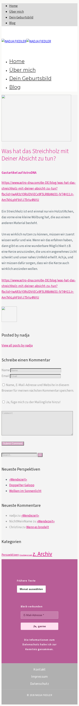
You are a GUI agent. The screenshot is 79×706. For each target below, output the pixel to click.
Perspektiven (10, 555)
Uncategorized (25, 555)
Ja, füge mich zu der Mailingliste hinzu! (33, 402)
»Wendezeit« (18, 479)
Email (5, 376)
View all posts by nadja (17, 345)
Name (6, 370)
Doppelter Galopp (21, 485)
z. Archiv (42, 554)
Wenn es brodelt (37, 527)
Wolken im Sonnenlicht (25, 491)
